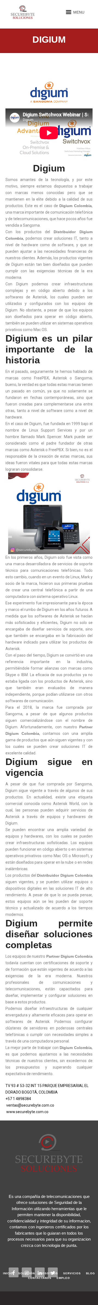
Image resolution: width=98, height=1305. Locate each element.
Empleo (63, 1277)
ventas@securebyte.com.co (30, 1105)
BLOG (90, 1273)
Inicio (8, 1273)
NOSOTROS (49, 1273)
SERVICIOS (72, 1273)
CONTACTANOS (39, 1277)
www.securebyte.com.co (27, 1112)
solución (26, 1273)
